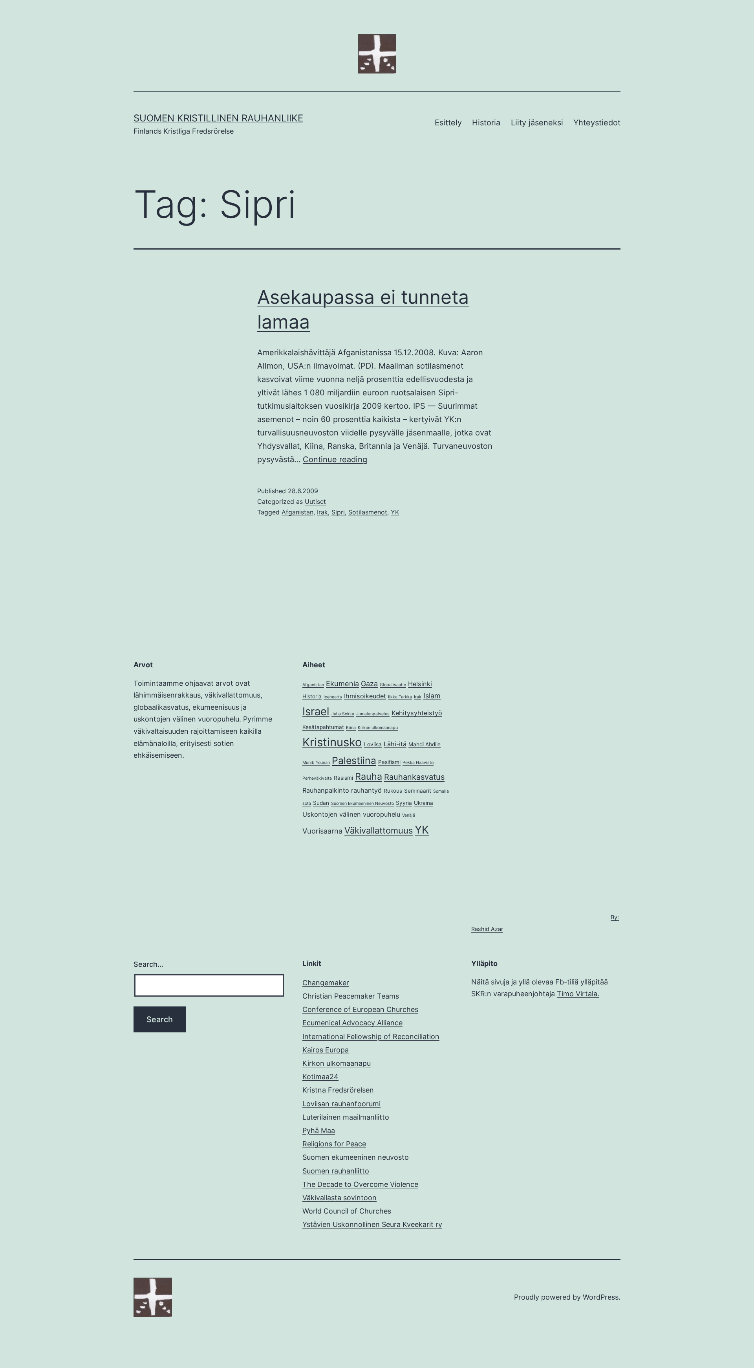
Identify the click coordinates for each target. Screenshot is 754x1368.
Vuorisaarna (322, 830)
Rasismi (343, 778)
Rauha (368, 776)
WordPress (601, 1297)
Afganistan (297, 512)
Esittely (448, 122)
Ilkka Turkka (400, 697)
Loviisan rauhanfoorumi (341, 1104)
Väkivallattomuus (378, 830)
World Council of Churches (346, 1211)
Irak (322, 512)
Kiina (351, 727)
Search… (148, 964)
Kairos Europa (325, 1050)
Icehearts (333, 697)
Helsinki (420, 684)
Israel (315, 711)
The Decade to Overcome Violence (360, 1184)
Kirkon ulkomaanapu (378, 727)
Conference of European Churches (360, 1009)
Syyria (404, 803)
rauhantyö (366, 790)
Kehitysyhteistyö (417, 713)
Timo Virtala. (578, 994)
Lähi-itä (395, 744)
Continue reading (335, 459)
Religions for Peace (334, 1144)
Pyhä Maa (318, 1130)
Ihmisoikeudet (365, 696)
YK (395, 512)
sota (306, 803)
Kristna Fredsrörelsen (338, 1090)
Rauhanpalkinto (325, 790)
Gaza (369, 683)
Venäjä (408, 815)
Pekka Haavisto (418, 762)
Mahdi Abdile (424, 744)
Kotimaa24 (320, 1076)
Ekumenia (342, 683)
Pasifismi (389, 762)
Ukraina (423, 803)
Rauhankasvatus (414, 777)
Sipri (338, 512)
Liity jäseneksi (537, 122)
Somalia (441, 791)
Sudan (321, 803)
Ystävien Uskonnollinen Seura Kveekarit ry (372, 1224)
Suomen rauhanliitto (335, 1171)
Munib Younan (316, 762)
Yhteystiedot (596, 122)
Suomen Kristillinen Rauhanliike (218, 118)
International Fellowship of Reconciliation (370, 1036)
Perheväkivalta (317, 778)
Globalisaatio (393, 684)
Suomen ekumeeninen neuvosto (355, 1157)
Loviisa (373, 744)
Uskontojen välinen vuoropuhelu (351, 814)
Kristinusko (332, 742)
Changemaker (325, 983)
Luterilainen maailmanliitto (345, 1117)
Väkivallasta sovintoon (339, 1198)
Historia (486, 122)
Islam (432, 695)
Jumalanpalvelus (373, 713)
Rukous (393, 791)
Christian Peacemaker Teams (350, 996)
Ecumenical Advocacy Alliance (352, 1023)
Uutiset (315, 501)
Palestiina (354, 760)
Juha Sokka (342, 713)
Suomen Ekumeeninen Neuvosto (362, 803)
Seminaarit (417, 791)
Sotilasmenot (367, 512)
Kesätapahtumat (323, 727)
